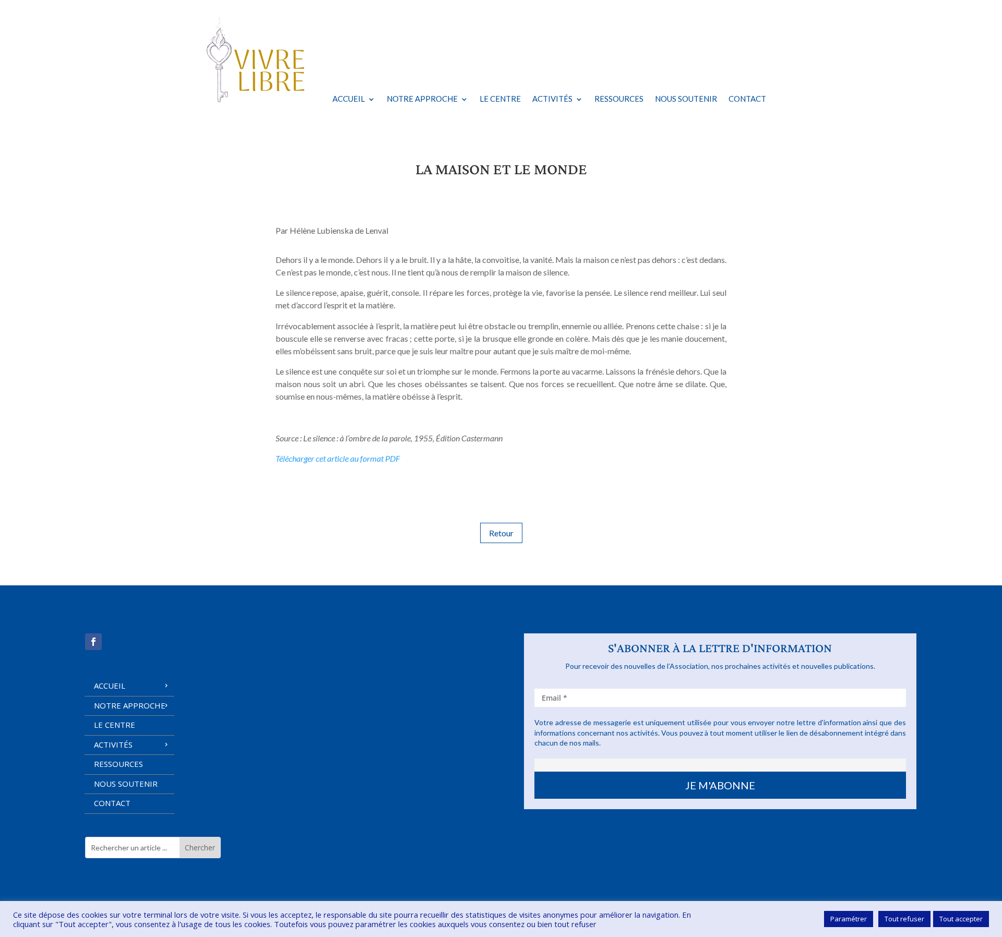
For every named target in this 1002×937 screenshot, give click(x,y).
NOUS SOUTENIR (686, 98)
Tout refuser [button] (904, 918)
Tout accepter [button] (961, 918)
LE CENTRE (500, 98)
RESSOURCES (618, 98)
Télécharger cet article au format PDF (338, 458)
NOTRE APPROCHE (422, 98)
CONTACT (747, 98)
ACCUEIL (348, 98)
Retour (501, 533)
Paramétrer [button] (848, 918)
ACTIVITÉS (552, 98)
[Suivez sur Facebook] (93, 641)
